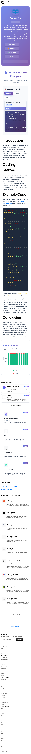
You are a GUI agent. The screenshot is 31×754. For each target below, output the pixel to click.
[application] (15, 360)
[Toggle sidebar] (3, 3)
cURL (7, 97)
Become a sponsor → (15, 626)
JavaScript (8, 93)
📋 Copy (7, 108)
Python (17, 93)
